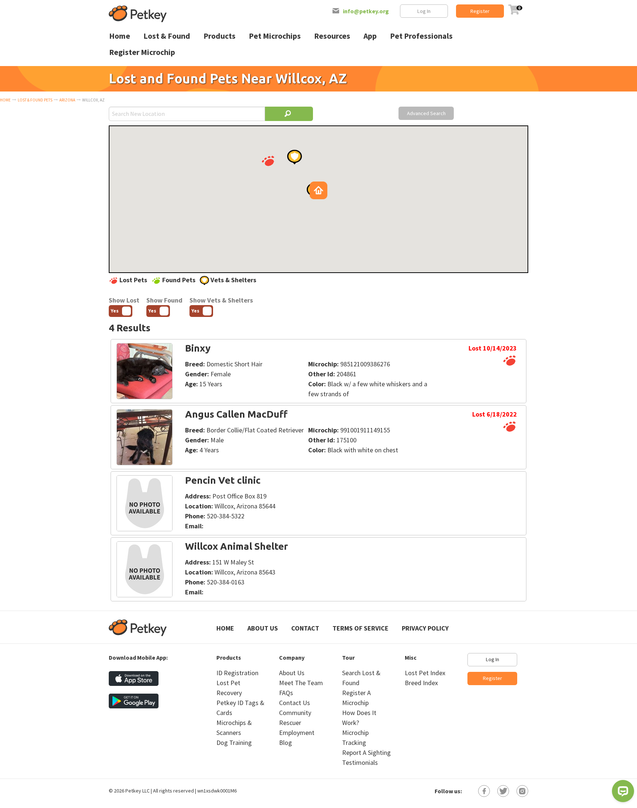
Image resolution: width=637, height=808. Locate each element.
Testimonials (360, 762)
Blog (285, 742)
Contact (305, 628)
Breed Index (421, 682)
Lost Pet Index (425, 673)
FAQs (286, 692)
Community (295, 712)
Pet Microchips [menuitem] (275, 36)
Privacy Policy (425, 628)
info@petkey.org (366, 11)
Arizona (67, 100)
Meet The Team (301, 682)
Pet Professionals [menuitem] (421, 36)
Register (480, 11)
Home (5, 100)
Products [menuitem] (219, 36)
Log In (424, 11)
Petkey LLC (137, 790)
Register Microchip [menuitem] (142, 52)
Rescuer (290, 722)
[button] (268, 160)
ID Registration (237, 673)
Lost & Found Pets (35, 100)
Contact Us (294, 702)
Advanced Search (426, 113)
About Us (262, 628)
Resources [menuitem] (332, 36)
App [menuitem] (370, 36)
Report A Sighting (366, 752)
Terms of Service (361, 628)
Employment (296, 732)
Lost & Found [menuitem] (166, 36)
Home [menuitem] (119, 36)
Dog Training (234, 742)
